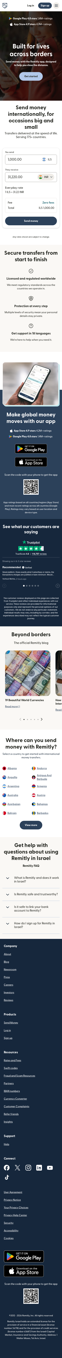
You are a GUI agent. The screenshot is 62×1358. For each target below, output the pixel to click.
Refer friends (11, 1114)
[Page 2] (27, 719)
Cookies (9, 1238)
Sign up (45, 5)
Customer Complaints (16, 1106)
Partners (9, 1083)
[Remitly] (5, 5)
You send (9, 152)
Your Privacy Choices (16, 1207)
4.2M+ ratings (33, 25)
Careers (8, 985)
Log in (30, 5)
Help (6, 1144)
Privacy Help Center (15, 1215)
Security (9, 1223)
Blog (6, 962)
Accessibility (11, 1230)
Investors (9, 992)
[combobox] (45, 177)
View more (31, 825)
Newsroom (10, 969)
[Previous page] (20, 719)
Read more (12, 706)
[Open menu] (56, 5)
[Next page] (42, 719)
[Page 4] (34, 719)
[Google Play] (31, 448)
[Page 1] (24, 719)
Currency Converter (15, 1099)
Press (7, 977)
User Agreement (13, 1192)
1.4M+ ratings (33, 19)
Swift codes (11, 1068)
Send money (31, 221)
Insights (8, 1122)
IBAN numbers (12, 1091)
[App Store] (31, 462)
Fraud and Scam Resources (19, 1076)
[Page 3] (31, 719)
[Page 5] (38, 719)
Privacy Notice (12, 1200)
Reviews (8, 1000)
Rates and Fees (12, 1060)
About (7, 954)
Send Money (11, 1022)
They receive (11, 170)
